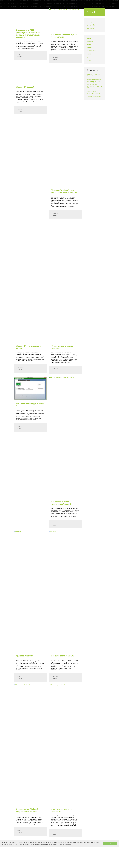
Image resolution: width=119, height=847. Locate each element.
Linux (89, 38)
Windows (19, 56)
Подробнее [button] (68, 844)
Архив (19, 428)
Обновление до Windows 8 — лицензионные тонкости (28, 810)
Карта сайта (91, 25)
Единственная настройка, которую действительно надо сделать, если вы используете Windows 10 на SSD (94, 84)
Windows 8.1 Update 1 (25, 87)
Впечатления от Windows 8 (62, 656)
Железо (89, 48)
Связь (89, 54)
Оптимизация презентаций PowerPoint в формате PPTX (94, 78)
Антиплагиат (91, 51)
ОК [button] (110, 843)
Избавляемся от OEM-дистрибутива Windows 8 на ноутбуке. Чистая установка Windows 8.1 (28, 33)
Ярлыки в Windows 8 (24, 656)
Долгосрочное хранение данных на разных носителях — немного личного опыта (94, 95)
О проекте (90, 22)
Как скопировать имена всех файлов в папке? (94, 90)
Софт (89, 45)
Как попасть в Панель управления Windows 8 (61, 503)
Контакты (90, 28)
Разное (89, 57)
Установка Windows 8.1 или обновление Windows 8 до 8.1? (64, 191)
